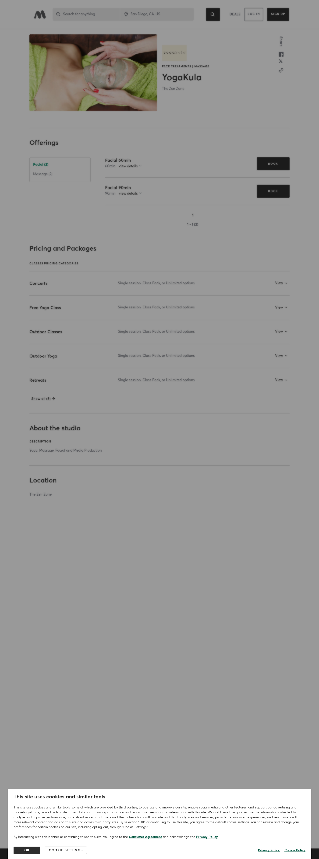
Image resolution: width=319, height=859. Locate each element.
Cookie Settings (66, 850)
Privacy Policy (207, 837)
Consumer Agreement (145, 837)
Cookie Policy (294, 850)
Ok (27, 850)
